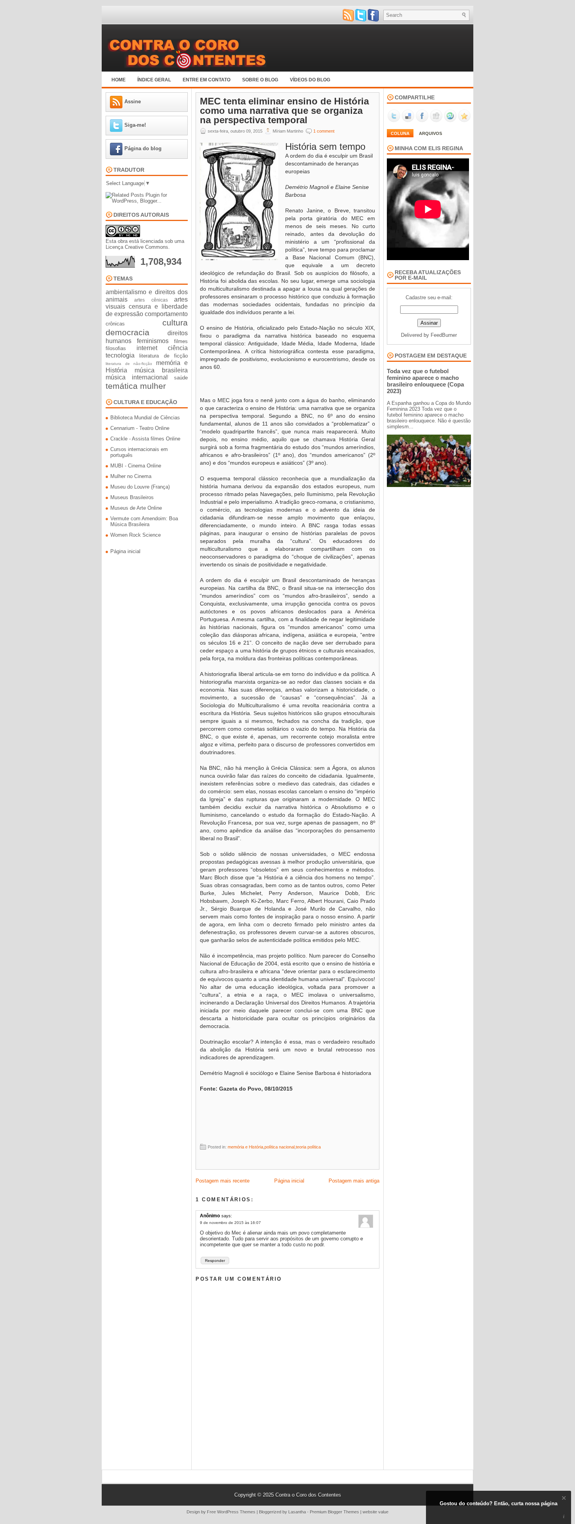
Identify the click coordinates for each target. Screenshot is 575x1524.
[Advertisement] (288, 382)
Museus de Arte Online (136, 508)
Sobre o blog (260, 80)
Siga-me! (135, 125)
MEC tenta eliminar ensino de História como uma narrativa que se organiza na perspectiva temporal (284, 111)
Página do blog (143, 148)
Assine (132, 101)
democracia (127, 332)
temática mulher (136, 385)
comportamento (166, 314)
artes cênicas (150, 299)
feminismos (153, 341)
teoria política (308, 1147)
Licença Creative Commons (137, 247)
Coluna (400, 133)
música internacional (137, 377)
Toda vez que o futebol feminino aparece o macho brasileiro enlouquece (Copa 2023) (425, 381)
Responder (215, 1260)
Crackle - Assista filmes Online (145, 439)
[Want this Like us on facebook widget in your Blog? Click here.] (564, 1516)
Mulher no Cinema (130, 476)
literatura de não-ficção (129, 363)
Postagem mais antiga (354, 1181)
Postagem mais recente (223, 1181)
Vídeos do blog (310, 80)
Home (118, 80)
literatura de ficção (163, 356)
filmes (181, 341)
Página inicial (125, 551)
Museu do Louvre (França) (140, 487)
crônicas (115, 324)
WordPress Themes (236, 1512)
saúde (181, 378)
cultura (175, 322)
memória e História (245, 1147)
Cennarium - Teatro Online (139, 428)
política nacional (279, 1147)
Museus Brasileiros (132, 497)
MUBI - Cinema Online (135, 466)
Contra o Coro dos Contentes (308, 1495)
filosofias (116, 348)
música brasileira (161, 370)
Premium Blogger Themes (334, 1512)
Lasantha (297, 1512)
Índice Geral (154, 80)
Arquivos (430, 133)
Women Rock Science (135, 535)
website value (375, 1512)
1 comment (323, 131)
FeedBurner (444, 335)
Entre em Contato (206, 80)
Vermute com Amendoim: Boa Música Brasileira (144, 521)
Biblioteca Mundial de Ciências (145, 418)
